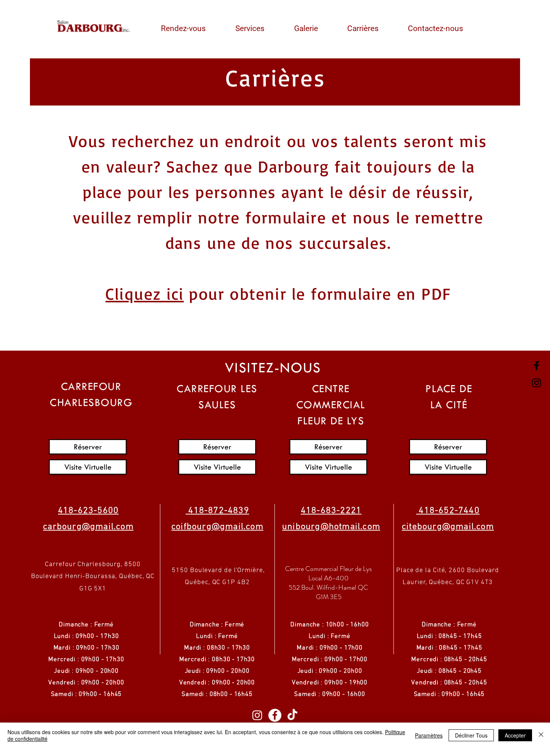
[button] (191, 25)
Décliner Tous (471, 735)
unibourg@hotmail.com (331, 527)
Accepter (515, 735)
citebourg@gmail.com (448, 527)
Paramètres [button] (429, 735)
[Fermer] (541, 735)
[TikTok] (292, 715)
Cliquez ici (145, 293)
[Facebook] (537, 366)
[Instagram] (537, 383)
